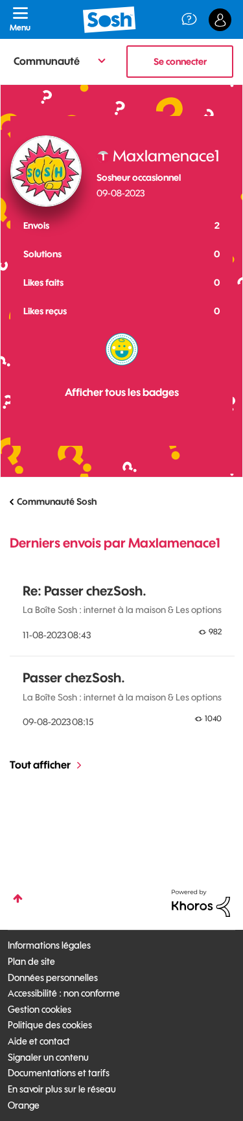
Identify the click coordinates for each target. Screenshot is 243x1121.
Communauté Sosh (57, 501)
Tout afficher (40, 764)
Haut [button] (18, 898)
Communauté (47, 60)
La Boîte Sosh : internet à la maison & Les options (122, 610)
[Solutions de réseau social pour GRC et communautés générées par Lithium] (201, 902)
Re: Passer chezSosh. (84, 591)
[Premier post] (122, 349)
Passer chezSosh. (74, 677)
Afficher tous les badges (122, 392)
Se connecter (180, 61)
